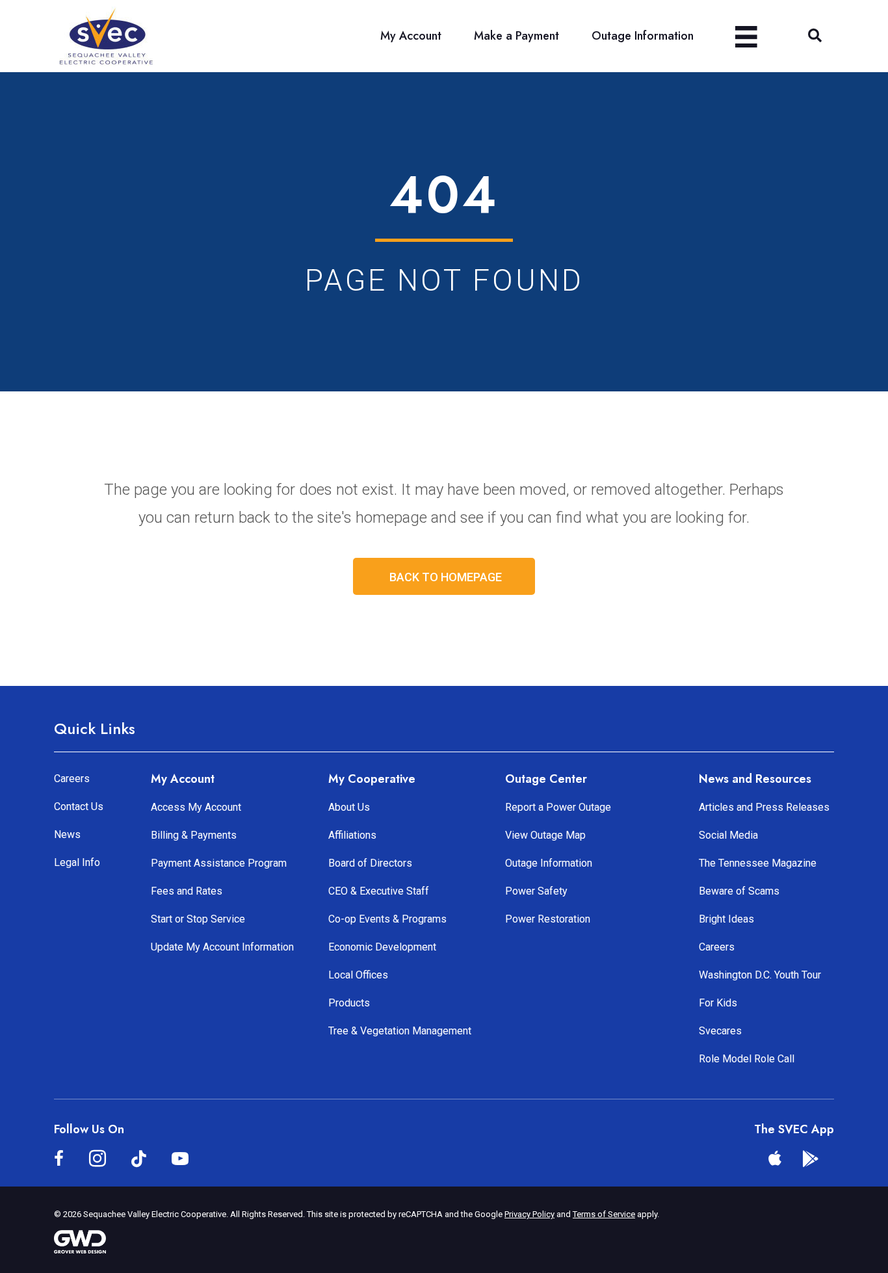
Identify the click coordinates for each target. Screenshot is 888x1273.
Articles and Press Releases (764, 807)
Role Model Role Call (746, 1059)
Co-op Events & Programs (387, 919)
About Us (349, 807)
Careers (72, 778)
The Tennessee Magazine (757, 863)
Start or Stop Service (198, 919)
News (67, 834)
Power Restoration (547, 919)
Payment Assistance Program (219, 863)
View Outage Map (545, 835)
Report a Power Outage (558, 807)
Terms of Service (604, 1214)
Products (349, 1003)
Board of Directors (370, 863)
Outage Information (548, 863)
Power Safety (536, 891)
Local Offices (358, 975)
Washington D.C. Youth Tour (760, 975)
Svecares (720, 1031)
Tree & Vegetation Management (399, 1031)
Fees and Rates (186, 891)
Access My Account (196, 807)
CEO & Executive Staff (378, 891)
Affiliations (352, 835)
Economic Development (382, 947)
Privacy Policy (529, 1214)
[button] (815, 36)
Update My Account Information (222, 947)
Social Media (728, 835)
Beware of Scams (739, 891)
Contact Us (78, 806)
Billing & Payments (194, 835)
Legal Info (77, 862)
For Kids (718, 1003)
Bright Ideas (726, 919)
